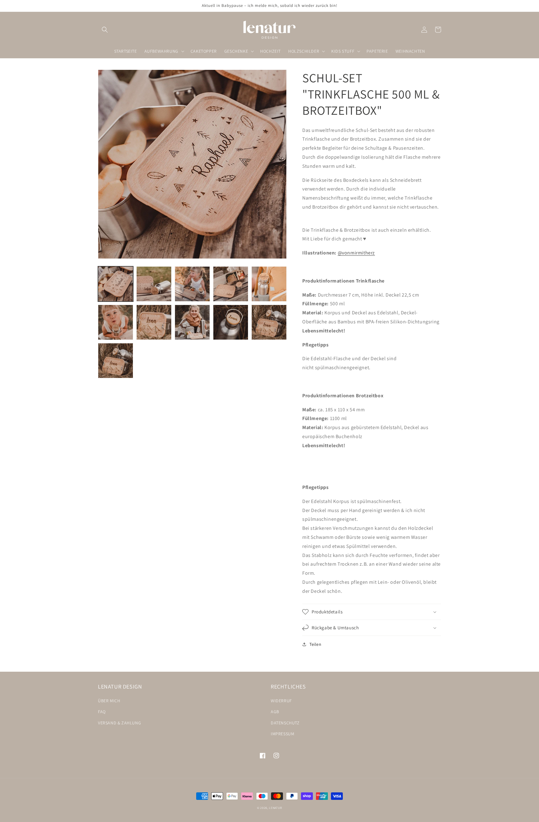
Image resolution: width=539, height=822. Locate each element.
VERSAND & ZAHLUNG (119, 723)
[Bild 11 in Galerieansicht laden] (115, 360)
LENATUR (275, 808)
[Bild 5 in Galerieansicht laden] (269, 284)
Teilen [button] (315, 644)
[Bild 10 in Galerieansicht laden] (269, 322)
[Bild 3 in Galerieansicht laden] (192, 284)
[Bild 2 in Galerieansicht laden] (154, 284)
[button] (105, 29)
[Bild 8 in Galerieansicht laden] (192, 322)
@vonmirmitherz (356, 252)
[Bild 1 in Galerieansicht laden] (115, 284)
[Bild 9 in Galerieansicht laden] (230, 322)
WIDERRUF (281, 701)
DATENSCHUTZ (285, 723)
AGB (275, 711)
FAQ (102, 711)
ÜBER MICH (109, 701)
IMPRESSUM (282, 734)
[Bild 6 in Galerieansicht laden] (115, 322)
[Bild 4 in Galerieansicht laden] (230, 284)
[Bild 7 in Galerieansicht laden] (154, 322)
